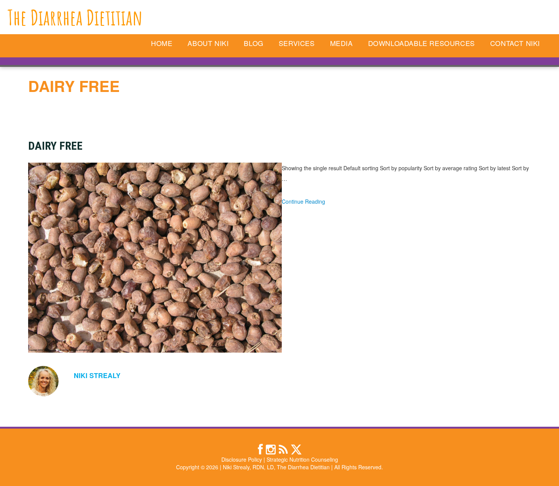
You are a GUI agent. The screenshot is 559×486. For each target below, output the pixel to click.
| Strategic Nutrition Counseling (301, 459)
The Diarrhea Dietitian (75, 17)
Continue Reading (303, 201)
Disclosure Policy (241, 459)
